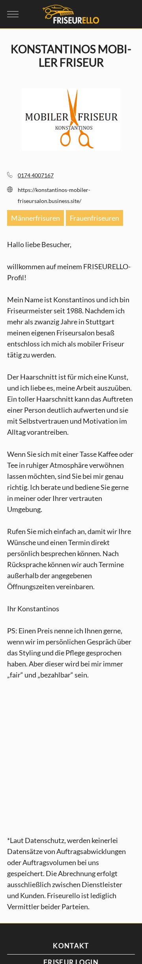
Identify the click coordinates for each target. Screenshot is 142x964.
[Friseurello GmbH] (71, 14)
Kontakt (71, 946)
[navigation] (13, 14)
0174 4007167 (36, 175)
